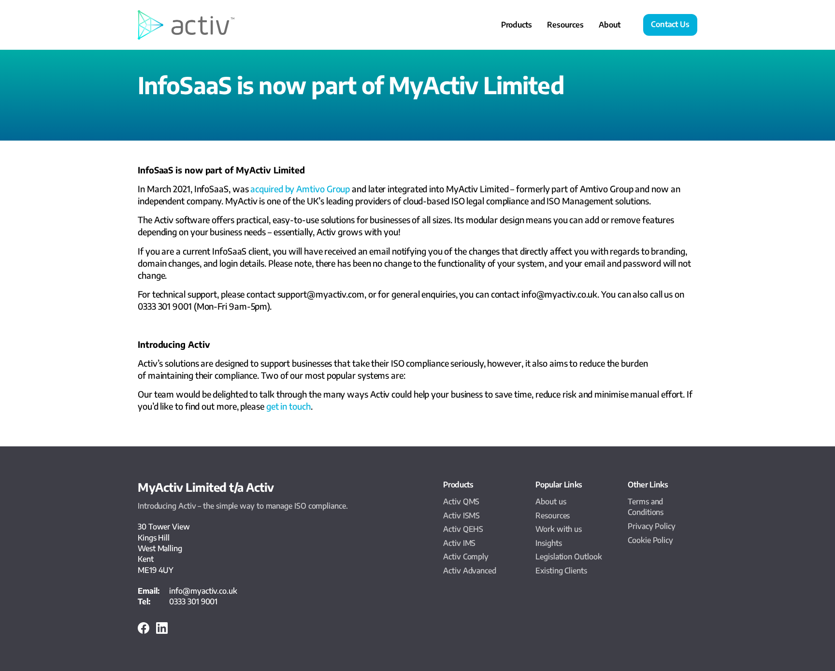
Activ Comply (466, 556)
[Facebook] (143, 631)
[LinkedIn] (162, 631)
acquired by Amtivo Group (301, 188)
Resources (565, 24)
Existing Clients (561, 570)
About (609, 24)
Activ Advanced (469, 570)
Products (516, 24)
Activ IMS (459, 543)
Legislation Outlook (568, 556)
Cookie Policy (650, 540)
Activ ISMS (461, 515)
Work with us (558, 529)
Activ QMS (461, 501)
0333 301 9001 (193, 601)
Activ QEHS (463, 529)
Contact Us (670, 24)
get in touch (288, 406)
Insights (548, 543)
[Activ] (186, 25)
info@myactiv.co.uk (203, 591)
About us (550, 501)
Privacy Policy (652, 526)
